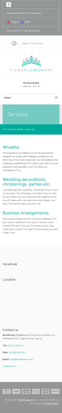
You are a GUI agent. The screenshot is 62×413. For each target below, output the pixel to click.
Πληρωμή (36, 13)
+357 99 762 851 (17, 352)
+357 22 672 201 (16, 345)
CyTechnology (52, 403)
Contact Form (10, 366)
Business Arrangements (26, 212)
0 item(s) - (31, 85)
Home (20, 129)
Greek (27, 22)
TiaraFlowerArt (25, 400)
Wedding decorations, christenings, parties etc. (27, 181)
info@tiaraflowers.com (17, 13)
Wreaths (11, 147)
